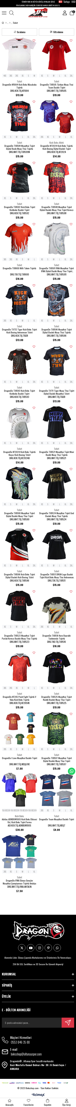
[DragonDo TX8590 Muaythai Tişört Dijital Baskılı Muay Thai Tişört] (19, 483)
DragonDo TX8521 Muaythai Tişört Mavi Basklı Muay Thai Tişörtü (56, 453)
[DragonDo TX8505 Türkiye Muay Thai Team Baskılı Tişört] (56, 54)
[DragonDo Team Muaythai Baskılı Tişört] (56, 789)
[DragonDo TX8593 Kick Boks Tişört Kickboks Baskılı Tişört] (19, 361)
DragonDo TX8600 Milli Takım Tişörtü (19, 268)
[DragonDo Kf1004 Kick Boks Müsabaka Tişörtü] (19, 54)
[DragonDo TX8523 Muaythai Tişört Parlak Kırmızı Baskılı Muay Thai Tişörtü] (19, 605)
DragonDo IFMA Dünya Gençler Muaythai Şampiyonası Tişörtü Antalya (19, 882)
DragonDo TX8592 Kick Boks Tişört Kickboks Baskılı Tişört (19, 208)
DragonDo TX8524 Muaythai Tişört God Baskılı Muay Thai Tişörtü (56, 515)
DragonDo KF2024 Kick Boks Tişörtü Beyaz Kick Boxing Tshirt (19, 453)
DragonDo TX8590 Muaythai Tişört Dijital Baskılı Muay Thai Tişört (19, 515)
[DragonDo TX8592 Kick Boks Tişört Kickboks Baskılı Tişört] (19, 177)
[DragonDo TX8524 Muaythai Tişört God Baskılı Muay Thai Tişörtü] (56, 483)
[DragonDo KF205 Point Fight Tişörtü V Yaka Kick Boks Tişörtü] (19, 667)
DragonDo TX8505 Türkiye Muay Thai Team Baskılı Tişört (56, 86)
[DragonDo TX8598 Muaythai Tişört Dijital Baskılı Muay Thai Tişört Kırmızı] (56, 177)
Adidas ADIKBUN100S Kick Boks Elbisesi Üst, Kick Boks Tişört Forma (19, 821)
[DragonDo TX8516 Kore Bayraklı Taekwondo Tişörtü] (56, 605)
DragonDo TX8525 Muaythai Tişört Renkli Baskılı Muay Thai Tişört (56, 698)
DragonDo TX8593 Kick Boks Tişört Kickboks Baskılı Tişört (19, 392)
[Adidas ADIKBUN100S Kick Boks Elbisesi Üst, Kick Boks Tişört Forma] (19, 789)
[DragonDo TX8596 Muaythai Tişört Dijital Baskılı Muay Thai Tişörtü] (56, 299)
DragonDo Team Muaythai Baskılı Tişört (56, 819)
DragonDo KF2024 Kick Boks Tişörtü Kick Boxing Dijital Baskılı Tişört (56, 147)
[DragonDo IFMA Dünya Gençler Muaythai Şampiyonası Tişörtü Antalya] (19, 850)
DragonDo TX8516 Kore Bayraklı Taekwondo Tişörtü (56, 637)
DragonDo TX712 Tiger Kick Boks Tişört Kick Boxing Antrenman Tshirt (19, 331)
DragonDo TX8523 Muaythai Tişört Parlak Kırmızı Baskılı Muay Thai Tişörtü (19, 637)
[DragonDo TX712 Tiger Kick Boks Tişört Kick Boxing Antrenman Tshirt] (19, 299)
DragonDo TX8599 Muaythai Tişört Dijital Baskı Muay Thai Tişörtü (19, 147)
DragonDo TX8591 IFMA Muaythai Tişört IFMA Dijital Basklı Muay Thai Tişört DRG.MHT (56, 270)
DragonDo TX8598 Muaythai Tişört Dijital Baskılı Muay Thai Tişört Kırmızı (56, 208)
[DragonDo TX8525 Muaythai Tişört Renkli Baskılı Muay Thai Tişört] (56, 667)
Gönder (68, 1023)
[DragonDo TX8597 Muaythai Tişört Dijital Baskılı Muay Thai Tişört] (56, 728)
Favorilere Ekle (34, 40)
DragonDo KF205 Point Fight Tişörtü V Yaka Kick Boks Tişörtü (19, 698)
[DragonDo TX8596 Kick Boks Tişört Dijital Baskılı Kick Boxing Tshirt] (19, 544)
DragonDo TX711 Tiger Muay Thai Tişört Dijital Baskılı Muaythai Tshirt (56, 392)
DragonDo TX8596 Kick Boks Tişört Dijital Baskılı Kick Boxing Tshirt (19, 576)
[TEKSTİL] (9, 23)
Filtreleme (58, 32)
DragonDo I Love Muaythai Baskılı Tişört (19, 758)
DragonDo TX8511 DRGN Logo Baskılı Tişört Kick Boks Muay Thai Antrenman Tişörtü (57, 576)
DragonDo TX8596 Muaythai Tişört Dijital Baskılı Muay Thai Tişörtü (57, 331)
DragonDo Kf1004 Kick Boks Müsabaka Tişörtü (19, 86)
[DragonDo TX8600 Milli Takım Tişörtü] (19, 238)
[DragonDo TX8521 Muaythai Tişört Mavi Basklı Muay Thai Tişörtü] (56, 422)
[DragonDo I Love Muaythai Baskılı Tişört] (19, 728)
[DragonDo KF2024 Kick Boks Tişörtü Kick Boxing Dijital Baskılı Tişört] (56, 116)
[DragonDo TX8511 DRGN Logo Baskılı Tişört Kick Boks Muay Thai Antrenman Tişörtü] (56, 544)
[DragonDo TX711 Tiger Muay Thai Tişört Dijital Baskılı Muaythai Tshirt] (56, 361)
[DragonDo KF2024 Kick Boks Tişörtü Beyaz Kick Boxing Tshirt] (19, 422)
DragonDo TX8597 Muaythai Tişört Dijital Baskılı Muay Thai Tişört (57, 759)
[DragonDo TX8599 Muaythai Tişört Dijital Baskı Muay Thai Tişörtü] (19, 116)
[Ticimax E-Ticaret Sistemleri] (38, 1095)
